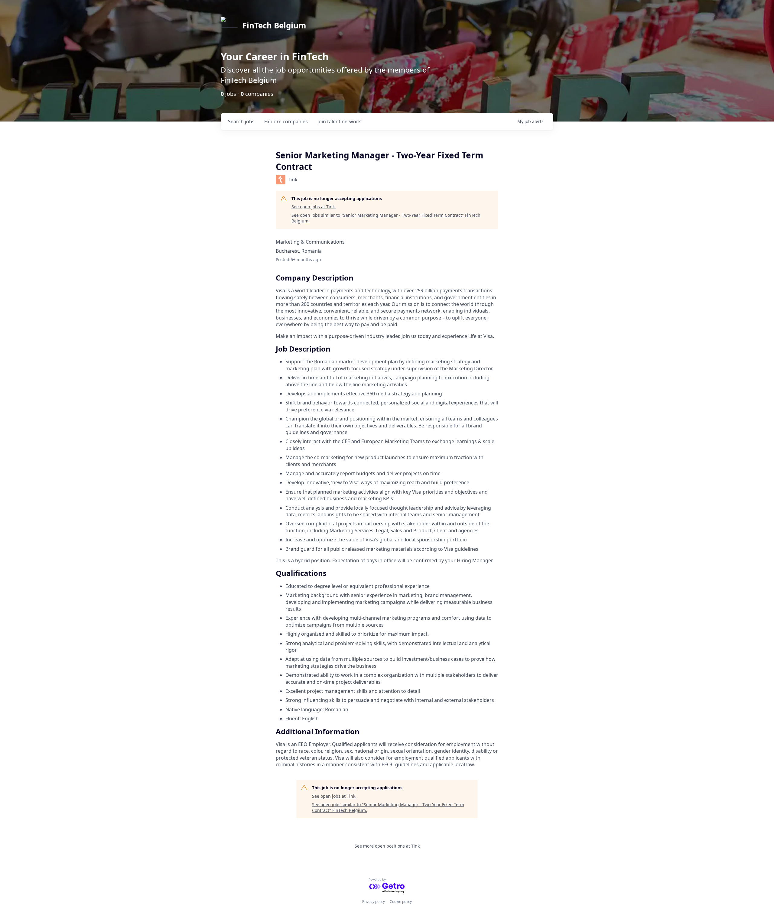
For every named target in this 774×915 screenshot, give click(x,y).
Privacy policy (373, 901)
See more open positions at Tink (387, 846)
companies (286, 121)
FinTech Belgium (274, 25)
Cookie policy (401, 901)
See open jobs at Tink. (313, 206)
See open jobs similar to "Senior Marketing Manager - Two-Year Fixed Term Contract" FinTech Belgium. (385, 218)
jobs (241, 121)
